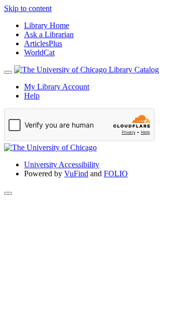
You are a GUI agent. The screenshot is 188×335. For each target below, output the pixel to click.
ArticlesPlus (43, 43)
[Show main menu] (8, 72)
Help (32, 95)
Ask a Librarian (49, 34)
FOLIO (116, 173)
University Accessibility (61, 164)
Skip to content (28, 8)
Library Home (46, 25)
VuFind (76, 173)
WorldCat (39, 52)
